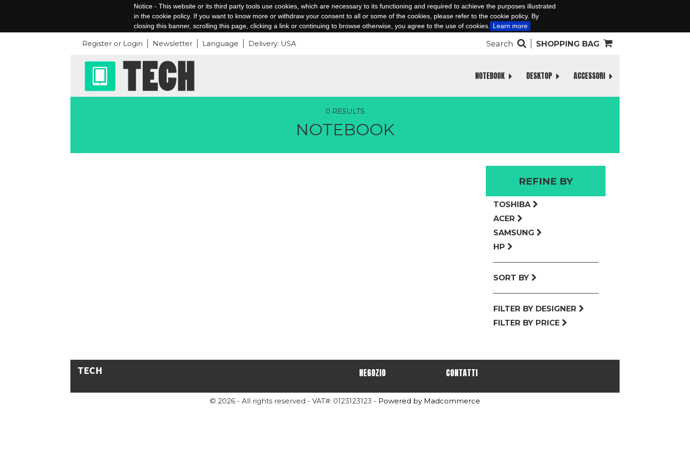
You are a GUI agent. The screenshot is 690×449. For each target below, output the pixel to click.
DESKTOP (540, 75)
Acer (505, 218)
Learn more (510, 26)
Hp (500, 246)
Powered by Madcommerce (429, 400)
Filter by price (527, 322)
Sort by (512, 277)
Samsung (515, 232)
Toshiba (513, 204)
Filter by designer (536, 308)
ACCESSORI (590, 75)
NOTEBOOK (490, 75)
